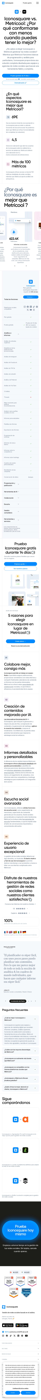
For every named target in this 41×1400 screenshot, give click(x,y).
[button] (37, 3)
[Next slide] (26, 266)
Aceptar (13, 1392)
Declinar (28, 1392)
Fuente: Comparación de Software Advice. (17, 154)
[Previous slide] (15, 266)
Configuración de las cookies (20, 1388)
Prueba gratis (27, 3)
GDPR (3, 1397)
